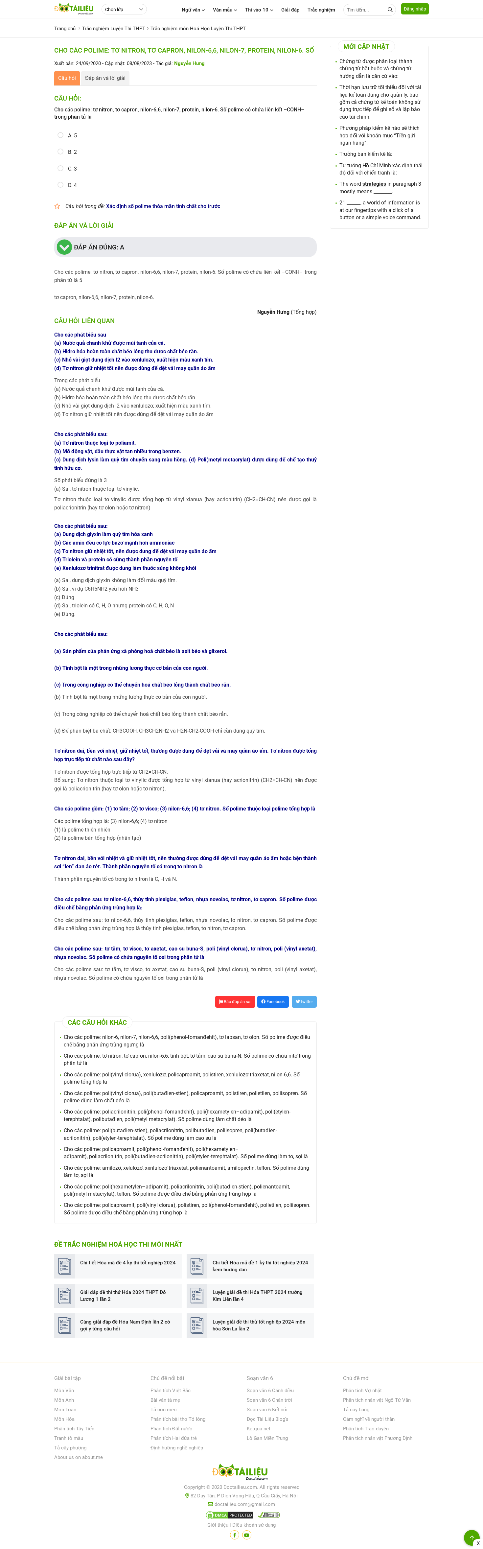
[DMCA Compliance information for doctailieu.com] (267, 1516)
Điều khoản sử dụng (254, 1525)
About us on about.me (78, 1457)
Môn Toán (65, 1410)
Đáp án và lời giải (105, 78)
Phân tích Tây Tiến (74, 1429)
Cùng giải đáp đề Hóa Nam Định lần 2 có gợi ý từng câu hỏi (125, 1325)
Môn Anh (64, 1400)
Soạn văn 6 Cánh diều (270, 1391)
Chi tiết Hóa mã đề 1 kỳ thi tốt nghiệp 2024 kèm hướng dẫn (260, 1266)
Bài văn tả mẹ (165, 1400)
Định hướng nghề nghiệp (176, 1448)
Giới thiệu (217, 1525)
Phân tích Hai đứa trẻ (173, 1438)
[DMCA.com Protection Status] (229, 1516)
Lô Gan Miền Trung (267, 1438)
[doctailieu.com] (241, 1473)
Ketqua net (258, 1429)
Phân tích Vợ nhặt (362, 1391)
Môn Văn (64, 1391)
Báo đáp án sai (237, 1001)
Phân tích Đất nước (171, 1429)
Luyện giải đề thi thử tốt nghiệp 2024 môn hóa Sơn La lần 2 (259, 1325)
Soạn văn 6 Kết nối (267, 1410)
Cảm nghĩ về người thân (369, 1419)
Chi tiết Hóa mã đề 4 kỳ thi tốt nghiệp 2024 (128, 1263)
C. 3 (72, 169)
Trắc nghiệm (321, 10)
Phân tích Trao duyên (366, 1429)
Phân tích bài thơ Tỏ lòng (177, 1419)
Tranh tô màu (68, 1438)
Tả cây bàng (356, 1410)
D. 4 (72, 185)
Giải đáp (290, 10)
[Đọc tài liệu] (234, 1534)
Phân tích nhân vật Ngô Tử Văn (377, 1400)
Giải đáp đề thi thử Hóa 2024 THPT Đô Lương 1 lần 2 (123, 1295)
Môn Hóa (64, 1419)
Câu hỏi (67, 78)
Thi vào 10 (256, 10)
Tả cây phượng (70, 1448)
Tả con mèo (163, 1410)
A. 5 (72, 135)
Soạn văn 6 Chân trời (269, 1400)
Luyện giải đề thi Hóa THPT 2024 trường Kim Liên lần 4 (258, 1295)
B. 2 (72, 152)
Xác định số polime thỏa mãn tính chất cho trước (163, 206)
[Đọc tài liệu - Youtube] (246, 1534)
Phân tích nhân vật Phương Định (377, 1438)
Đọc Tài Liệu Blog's (267, 1419)
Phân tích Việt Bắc (170, 1391)
